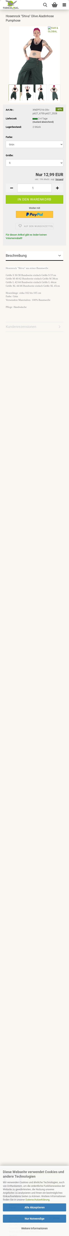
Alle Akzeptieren (35, 1207)
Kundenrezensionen (21, 327)
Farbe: (9, 137)
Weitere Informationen (34, 1228)
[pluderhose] (34, 64)
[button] (11, 188)
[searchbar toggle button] (45, 5)
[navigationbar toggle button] (64, 5)
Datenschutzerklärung (37, 1199)
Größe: (9, 155)
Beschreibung (16, 255)
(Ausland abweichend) (43, 122)
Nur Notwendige (34, 1218)
